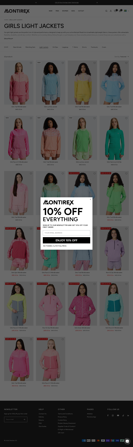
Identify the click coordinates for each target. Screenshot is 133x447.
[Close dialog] (90, 199)
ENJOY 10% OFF (66, 240)
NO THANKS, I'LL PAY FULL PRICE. (55, 246)
